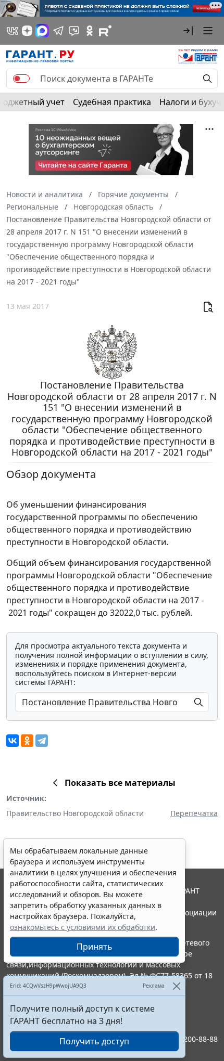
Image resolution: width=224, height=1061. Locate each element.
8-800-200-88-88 (189, 1039)
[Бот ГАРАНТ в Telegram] (74, 30)
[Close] (176, 985)
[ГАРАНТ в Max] (42, 30)
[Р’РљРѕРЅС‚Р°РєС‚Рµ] (12, 740)
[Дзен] (27, 30)
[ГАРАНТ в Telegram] (58, 30)
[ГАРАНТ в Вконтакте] (12, 30)
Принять (95, 946)
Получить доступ (94, 1041)
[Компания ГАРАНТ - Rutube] (105, 30)
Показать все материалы (120, 782)
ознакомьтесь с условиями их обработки (82, 927)
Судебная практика (112, 102)
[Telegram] (41, 740)
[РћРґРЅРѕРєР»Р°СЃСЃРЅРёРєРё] (27, 740)
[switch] (21, 78)
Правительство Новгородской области (75, 813)
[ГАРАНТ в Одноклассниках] (89, 30)
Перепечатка (194, 813)
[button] (188, 31)
